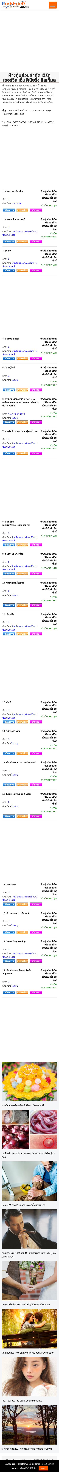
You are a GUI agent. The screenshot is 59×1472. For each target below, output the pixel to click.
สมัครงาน (9, 210)
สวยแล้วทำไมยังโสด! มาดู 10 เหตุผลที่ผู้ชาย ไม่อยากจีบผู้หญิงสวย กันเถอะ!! (29, 1254)
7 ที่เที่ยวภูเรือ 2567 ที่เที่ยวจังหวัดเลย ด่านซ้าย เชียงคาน (27, 1449)
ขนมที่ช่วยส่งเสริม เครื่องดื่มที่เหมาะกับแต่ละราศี (23, 1105)
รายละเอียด (22, 210)
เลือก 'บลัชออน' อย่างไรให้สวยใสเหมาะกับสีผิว (22, 1400)
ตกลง (43, 1468)
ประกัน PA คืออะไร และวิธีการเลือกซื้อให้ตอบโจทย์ (23, 1205)
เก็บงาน (35, 210)
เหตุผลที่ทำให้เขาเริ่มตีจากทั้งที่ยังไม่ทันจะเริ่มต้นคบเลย (26, 1304)
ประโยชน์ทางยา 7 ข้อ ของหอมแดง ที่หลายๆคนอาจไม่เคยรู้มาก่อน (28, 1155)
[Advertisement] (29, 42)
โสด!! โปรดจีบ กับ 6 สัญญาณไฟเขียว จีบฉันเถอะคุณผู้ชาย (27, 1352)
